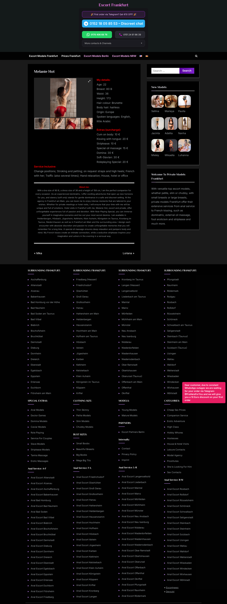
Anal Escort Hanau (86, 499)
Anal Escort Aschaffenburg (45, 489)
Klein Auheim (83, 376)
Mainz (125, 308)
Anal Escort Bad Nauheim (44, 506)
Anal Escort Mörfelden (133, 499)
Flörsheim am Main (41, 393)
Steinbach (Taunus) (177, 336)
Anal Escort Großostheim (89, 494)
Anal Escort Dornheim (42, 551)
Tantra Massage (39, 455)
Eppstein (35, 376)
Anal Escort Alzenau (41, 483)
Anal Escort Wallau (177, 546)
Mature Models (130, 415)
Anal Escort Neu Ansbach (135, 516)
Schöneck (172, 319)
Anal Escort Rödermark (134, 596)
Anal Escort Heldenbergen (90, 511)
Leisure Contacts (176, 449)
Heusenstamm (84, 325)
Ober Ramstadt (129, 364)
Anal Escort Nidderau (133, 527)
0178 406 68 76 (99, 34)
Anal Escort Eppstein (42, 574)
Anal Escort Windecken (179, 568)
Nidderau (126, 342)
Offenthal (126, 387)
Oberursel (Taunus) (132, 376)
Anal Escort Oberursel (133, 561)
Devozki (170, 591)
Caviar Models (38, 427)
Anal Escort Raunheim (133, 590)
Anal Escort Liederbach (134, 482)
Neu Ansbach (129, 330)
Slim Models (82, 421)
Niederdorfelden (130, 347)
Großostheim (83, 302)
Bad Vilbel (36, 319)
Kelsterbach (82, 370)
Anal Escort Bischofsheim (44, 528)
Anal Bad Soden (39, 511)
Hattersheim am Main (87, 313)
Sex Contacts (174, 472)
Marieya (169, 111)
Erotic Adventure (176, 421)
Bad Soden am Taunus (43, 313)
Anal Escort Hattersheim (89, 505)
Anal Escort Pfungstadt (134, 584)
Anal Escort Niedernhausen (136, 539)
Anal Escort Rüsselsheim (180, 500)
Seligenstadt (173, 330)
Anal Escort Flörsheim (42, 591)
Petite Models (83, 415)
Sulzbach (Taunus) (177, 347)
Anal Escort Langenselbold (136, 476)
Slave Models (38, 444)
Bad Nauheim (38, 308)
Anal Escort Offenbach (133, 567)
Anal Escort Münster (132, 510)
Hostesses (172, 438)
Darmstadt (36, 342)
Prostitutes (173, 461)
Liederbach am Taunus (134, 296)
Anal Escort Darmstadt (43, 540)
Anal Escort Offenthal (133, 573)
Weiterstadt (173, 370)
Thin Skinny (82, 410)
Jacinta (155, 133)
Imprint (125, 460)
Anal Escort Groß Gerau (88, 488)
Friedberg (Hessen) (86, 279)
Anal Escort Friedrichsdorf (90, 477)
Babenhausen (38, 296)
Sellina (155, 111)
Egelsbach (36, 370)
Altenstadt (36, 285)
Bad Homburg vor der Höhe (45, 302)
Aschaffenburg (38, 279)
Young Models (129, 410)
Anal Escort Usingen (178, 540)
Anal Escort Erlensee (42, 580)
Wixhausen (173, 387)
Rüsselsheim (174, 313)
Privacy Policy (129, 454)
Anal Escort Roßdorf (177, 494)
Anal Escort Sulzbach (178, 534)
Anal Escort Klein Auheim (89, 568)
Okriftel (125, 393)
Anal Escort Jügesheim (88, 545)
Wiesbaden (173, 376)
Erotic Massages (39, 461)
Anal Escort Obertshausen (135, 556)
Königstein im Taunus (87, 382)
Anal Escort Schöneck (178, 506)
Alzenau (35, 291)
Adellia (169, 133)
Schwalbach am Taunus (179, 325)
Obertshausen (129, 370)
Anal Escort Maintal (132, 488)
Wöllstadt (172, 393)
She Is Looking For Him (179, 466)
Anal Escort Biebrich (41, 523)
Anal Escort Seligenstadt (180, 517)
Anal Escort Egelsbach (43, 568)
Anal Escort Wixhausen (179, 574)
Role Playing (37, 432)
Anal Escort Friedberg (42, 597)
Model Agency (174, 455)
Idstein (80, 347)
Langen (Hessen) (131, 285)
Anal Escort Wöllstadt (178, 580)
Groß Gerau (82, 296)
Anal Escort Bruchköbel (43, 534)
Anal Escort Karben (86, 551)
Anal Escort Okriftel (132, 579)
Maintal (126, 302)
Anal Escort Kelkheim (87, 556)
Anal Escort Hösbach (87, 534)
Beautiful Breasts (85, 449)
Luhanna (183, 155)
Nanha (182, 133)
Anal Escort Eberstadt (42, 563)
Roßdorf (171, 308)
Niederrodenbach (131, 359)
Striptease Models (40, 449)
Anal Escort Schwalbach (180, 511)
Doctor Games (38, 415)
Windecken (173, 382)
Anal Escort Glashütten (88, 482)
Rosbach (171, 302)
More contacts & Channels (98, 43)
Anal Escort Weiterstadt (179, 557)
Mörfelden (127, 313)
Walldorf (171, 364)
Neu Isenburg (129, 336)
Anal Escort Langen (86, 596)
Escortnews (172, 587)
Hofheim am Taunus (87, 336)
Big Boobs (81, 455)
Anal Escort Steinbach (179, 523)
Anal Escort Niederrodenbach (137, 544)
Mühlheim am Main (132, 319)
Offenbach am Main (132, 382)
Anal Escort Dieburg (41, 546)
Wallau (170, 359)
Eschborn (36, 387)
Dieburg (35, 347)
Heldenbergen (83, 319)
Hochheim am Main (86, 330)
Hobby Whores (175, 432)
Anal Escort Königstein (88, 573)
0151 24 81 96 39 (132, 34)
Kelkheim (81, 364)
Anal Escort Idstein (86, 539)
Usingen (171, 353)
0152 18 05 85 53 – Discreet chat (116, 23)
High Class (173, 427)
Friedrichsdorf (83, 285)
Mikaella (169, 155)
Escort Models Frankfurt (43, 55)
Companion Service (177, 415)
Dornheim (36, 353)
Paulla (181, 111)
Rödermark (173, 291)
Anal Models (37, 410)
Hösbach (81, 342)
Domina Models (39, 421)
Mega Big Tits (83, 460)
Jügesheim (82, 353)
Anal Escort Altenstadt (43, 477)
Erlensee (35, 382)
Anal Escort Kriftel (85, 585)
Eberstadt (36, 364)
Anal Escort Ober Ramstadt (136, 550)
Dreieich (35, 359)
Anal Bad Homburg (41, 500)
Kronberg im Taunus (132, 279)
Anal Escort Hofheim (87, 528)
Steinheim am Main (177, 342)
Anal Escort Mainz (131, 493)
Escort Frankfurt (113, 5)
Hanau (79, 308)
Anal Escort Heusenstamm (90, 516)
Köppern (80, 387)
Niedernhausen (130, 353)
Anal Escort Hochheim (88, 522)
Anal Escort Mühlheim (133, 505)
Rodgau (171, 296)
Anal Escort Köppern (87, 579)
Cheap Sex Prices (176, 410)
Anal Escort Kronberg (87, 590)
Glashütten (82, 291)
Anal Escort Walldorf (178, 551)
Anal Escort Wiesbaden (179, 563)
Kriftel (79, 393)
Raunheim (172, 285)
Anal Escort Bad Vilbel (42, 517)
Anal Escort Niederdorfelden (137, 533)
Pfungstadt (173, 279)
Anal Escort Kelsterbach (89, 562)
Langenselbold (129, 291)
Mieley (155, 155)
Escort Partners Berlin (133, 432)
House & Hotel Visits (178, 444)
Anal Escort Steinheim (179, 528)
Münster (126, 325)
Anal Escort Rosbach (178, 489)
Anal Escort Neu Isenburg (135, 522)
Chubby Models (84, 427)
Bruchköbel (37, 336)
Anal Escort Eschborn (42, 585)
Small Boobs (83, 443)
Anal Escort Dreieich (41, 557)
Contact (126, 448)
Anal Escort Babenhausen (44, 494)
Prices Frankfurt (70, 55)
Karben (80, 359)
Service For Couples (41, 438)
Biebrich (35, 325)
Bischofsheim (38, 330)
